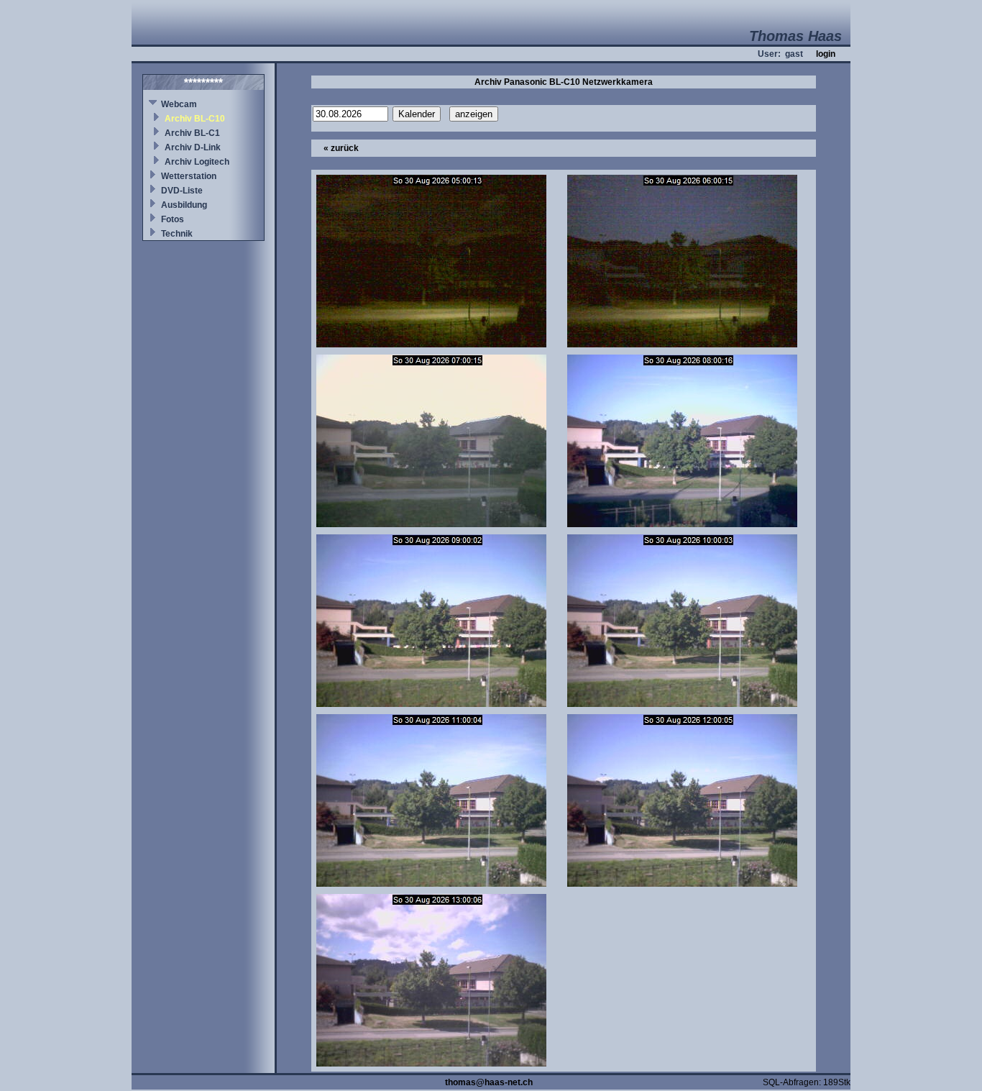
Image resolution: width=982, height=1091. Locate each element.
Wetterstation (188, 176)
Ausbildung (184, 205)
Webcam (179, 104)
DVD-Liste (182, 191)
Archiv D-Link (193, 147)
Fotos (172, 219)
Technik (177, 234)
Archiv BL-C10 (195, 119)
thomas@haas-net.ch (489, 1082)
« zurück (341, 148)
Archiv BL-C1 (192, 133)
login (825, 54)
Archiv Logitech (197, 162)
